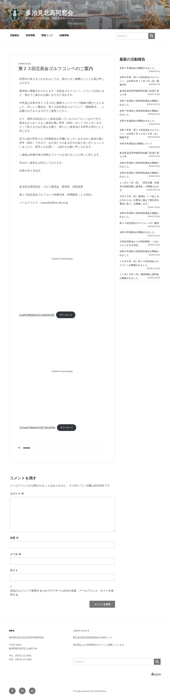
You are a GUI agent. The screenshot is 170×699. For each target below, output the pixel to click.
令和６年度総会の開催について (136, 143)
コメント (17, 493)
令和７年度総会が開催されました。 (138, 68)
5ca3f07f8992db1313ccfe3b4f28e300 (36, 315)
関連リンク (47, 35)
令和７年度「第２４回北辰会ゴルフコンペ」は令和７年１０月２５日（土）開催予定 (139, 134)
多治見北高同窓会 (49, 12)
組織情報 (64, 35)
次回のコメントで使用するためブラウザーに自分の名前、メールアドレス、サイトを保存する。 (62, 592)
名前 (14, 537)
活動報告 (14, 35)
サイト (14, 570)
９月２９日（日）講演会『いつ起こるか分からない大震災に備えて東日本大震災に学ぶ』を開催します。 (139, 200)
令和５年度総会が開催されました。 (138, 232)
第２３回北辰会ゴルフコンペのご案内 (139, 223)
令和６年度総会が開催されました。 (138, 120)
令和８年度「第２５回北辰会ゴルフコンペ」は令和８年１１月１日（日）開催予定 (139, 81)
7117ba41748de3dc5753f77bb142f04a (37, 427)
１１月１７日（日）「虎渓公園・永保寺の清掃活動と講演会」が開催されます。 (139, 186)
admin (157, 674)
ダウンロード (65, 315)
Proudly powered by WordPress (89, 691)
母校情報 (30, 35)
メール (15, 554)
